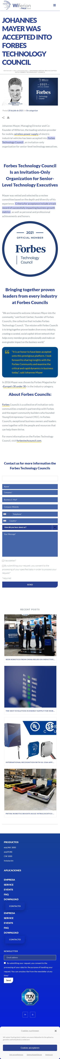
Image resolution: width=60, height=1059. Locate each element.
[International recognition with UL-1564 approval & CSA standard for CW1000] (30, 738)
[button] (55, 1031)
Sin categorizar (20, 70)
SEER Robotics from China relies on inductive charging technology (31, 659)
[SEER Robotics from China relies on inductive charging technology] (30, 635)
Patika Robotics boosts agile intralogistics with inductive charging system (31, 814)
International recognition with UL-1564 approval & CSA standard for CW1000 (31, 762)
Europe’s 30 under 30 (14, 386)
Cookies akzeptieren (30, 1048)
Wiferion (7, 70)
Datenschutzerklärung (34, 1055)
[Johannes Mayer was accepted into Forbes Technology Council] (30, 92)
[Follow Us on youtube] (32, 1014)
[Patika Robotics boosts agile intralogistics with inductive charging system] (30, 789)
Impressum (49, 1055)
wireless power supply (26, 133)
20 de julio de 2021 (15, 110)
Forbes (5, 404)
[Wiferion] (13, 5)
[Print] (9, 117)
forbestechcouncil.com (29, 440)
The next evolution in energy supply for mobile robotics (31, 711)
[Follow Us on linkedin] (25, 1014)
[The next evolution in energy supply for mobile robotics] (30, 687)
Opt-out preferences (16, 1055)
